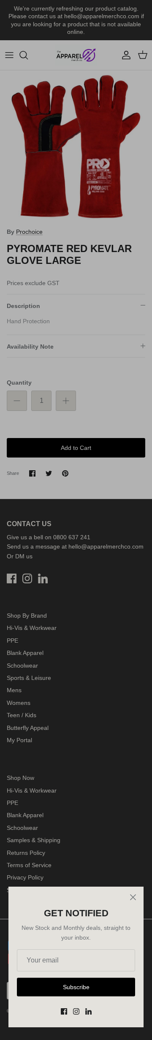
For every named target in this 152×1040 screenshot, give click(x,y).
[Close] (133, 897)
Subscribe (76, 987)
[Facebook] (64, 1011)
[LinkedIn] (88, 1011)
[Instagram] (76, 1011)
